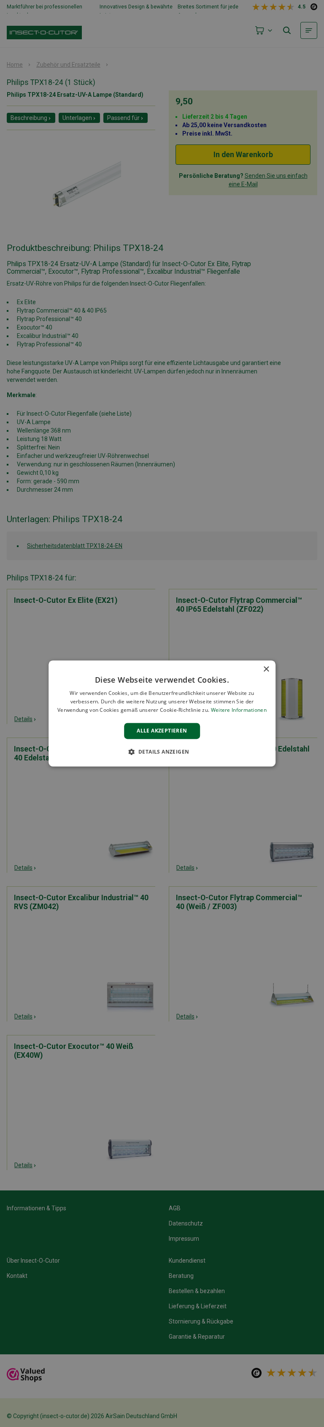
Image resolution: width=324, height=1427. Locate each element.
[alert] (162, 713)
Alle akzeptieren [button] (162, 730)
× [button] (266, 669)
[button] (162, 752)
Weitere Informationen (239, 710)
